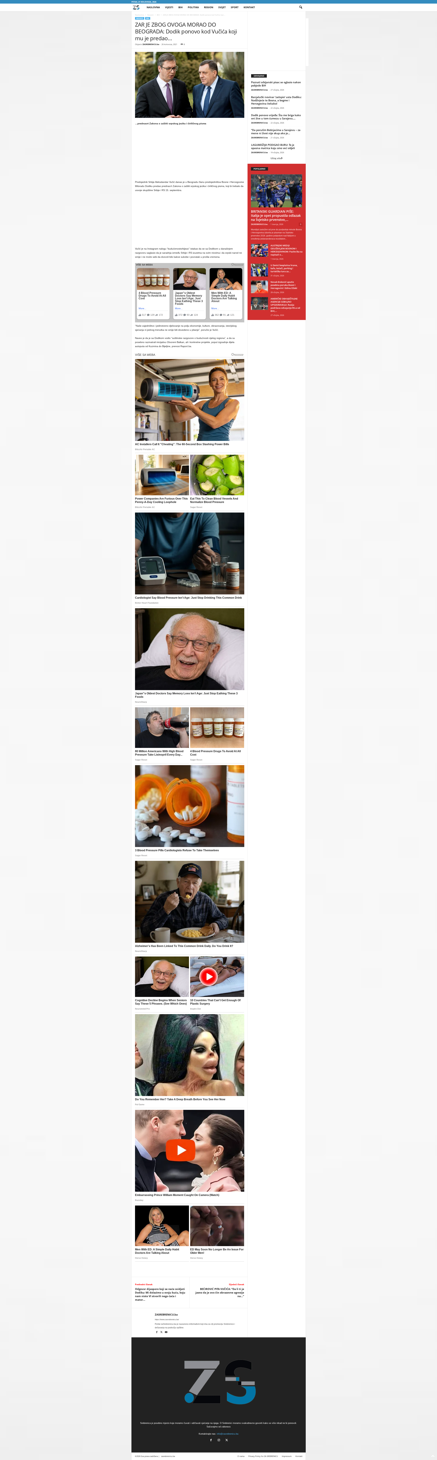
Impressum (287, 1456)
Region (208, 7)
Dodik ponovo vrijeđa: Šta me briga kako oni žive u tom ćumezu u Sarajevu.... (276, 116)
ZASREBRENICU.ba (151, 44)
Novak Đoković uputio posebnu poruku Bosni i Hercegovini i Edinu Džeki (284, 285)
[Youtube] (166, 1332)
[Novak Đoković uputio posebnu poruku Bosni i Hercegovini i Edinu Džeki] (259, 286)
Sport (234, 7)
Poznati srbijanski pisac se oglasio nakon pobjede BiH (276, 84)
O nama (240, 1456)
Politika (193, 7)
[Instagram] (219, 1440)
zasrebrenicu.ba (168, 1456)
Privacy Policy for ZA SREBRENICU (263, 1456)
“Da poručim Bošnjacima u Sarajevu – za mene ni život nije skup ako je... (275, 131)
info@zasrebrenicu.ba (227, 1434)
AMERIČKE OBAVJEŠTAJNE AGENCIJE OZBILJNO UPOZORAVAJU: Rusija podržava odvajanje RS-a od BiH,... (285, 304)
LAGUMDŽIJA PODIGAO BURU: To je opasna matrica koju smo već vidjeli (273, 146)
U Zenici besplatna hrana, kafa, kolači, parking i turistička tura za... (284, 268)
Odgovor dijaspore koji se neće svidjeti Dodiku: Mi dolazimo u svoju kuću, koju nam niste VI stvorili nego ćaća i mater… (160, 1294)
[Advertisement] (189, 153)
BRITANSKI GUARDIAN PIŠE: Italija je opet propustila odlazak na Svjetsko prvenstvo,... (276, 215)
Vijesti (169, 7)
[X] (161, 1332)
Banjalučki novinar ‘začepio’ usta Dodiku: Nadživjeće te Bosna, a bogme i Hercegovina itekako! (276, 100)
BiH (180, 7)
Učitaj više (276, 158)
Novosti (150, 15)
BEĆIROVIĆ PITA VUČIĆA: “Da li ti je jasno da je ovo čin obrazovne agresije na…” (219, 1292)
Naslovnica (139, 15)
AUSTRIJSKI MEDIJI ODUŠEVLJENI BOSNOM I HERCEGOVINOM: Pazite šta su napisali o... (286, 250)
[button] (300, 7)
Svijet (222, 7)
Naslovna (153, 7)
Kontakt (249, 7)
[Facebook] (157, 1332)
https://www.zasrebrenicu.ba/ (167, 1319)
